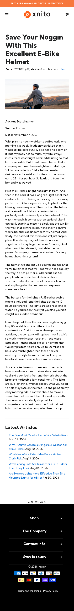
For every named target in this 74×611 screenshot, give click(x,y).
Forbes (20, 128)
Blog (62, 68)
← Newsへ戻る (37, 502)
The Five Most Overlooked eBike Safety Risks (38, 435)
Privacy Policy (50, 591)
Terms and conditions (29, 591)
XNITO (42, 566)
